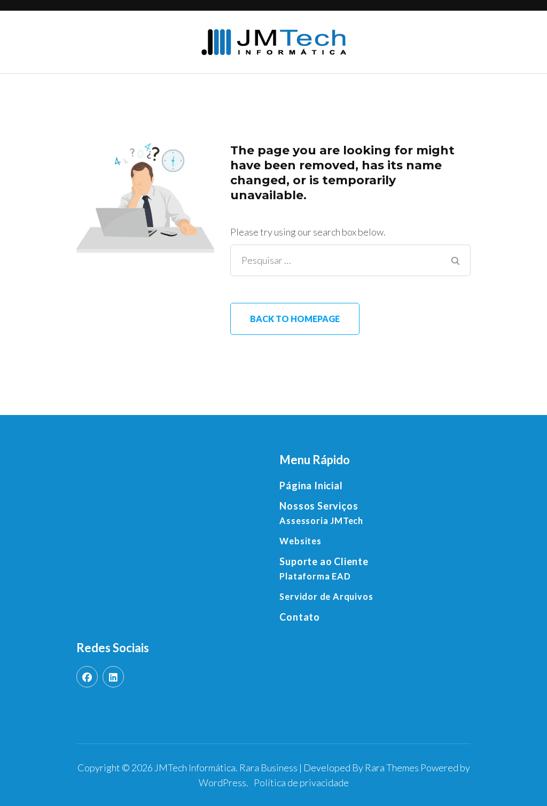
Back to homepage (295, 319)
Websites (300, 541)
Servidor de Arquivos (326, 596)
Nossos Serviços (318, 506)
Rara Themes (392, 767)
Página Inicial (310, 485)
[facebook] (87, 676)
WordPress (222, 782)
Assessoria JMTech (321, 520)
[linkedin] (113, 676)
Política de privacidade (301, 782)
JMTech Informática (195, 767)
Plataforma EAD (314, 576)
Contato (299, 617)
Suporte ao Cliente (323, 561)
